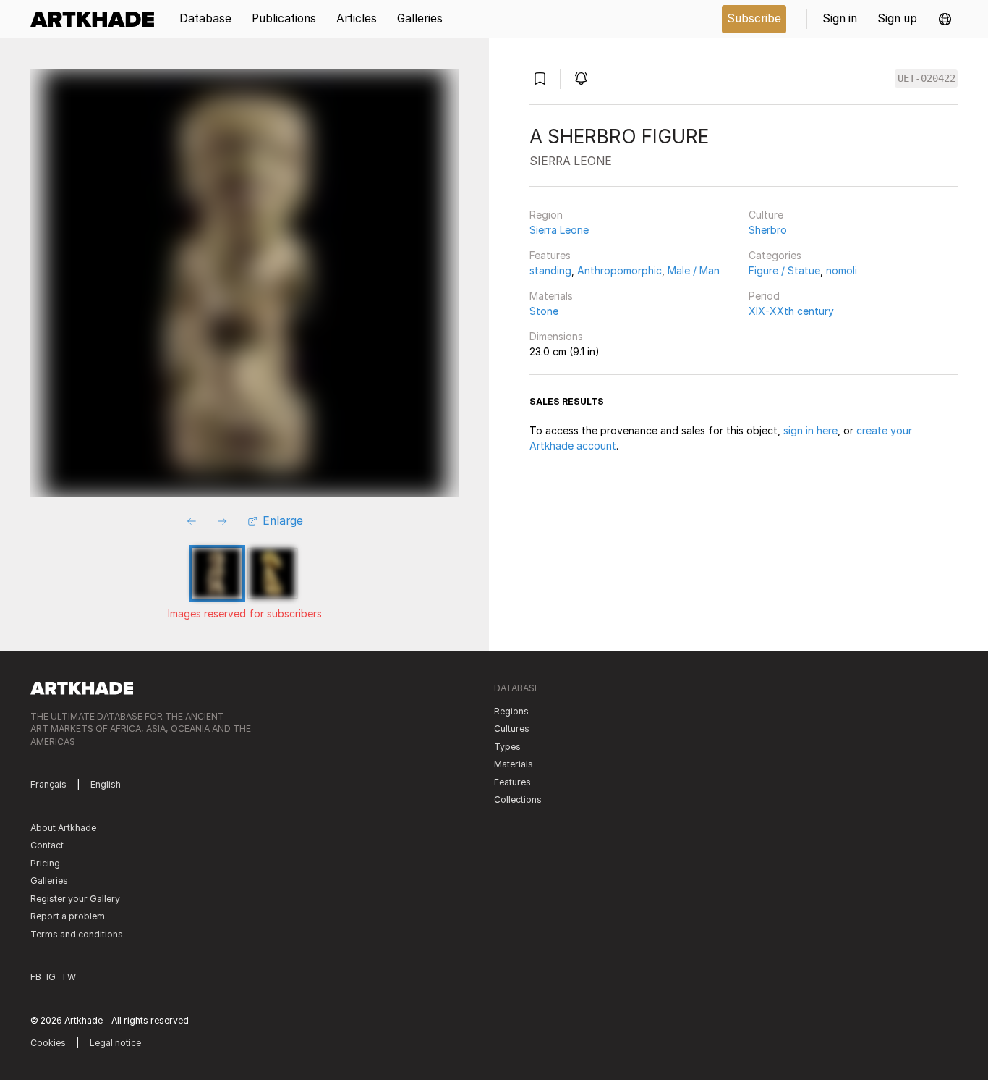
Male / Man (694, 270)
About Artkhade (63, 827)
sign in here (810, 430)
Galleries (49, 880)
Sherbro (768, 230)
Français (48, 784)
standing (550, 270)
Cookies (48, 1042)
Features (550, 255)
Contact (47, 845)
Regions (511, 711)
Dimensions (556, 336)
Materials (551, 296)
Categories (775, 255)
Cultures (511, 728)
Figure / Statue (784, 270)
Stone (543, 311)
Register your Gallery (75, 898)
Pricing (45, 863)
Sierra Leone (559, 230)
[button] (945, 19)
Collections (518, 799)
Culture (766, 214)
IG (51, 976)
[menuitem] (97, 19)
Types (507, 746)
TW (68, 976)
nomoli (841, 270)
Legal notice (115, 1042)
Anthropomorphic (619, 270)
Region (546, 214)
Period (764, 296)
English (105, 784)
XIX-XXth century (791, 311)
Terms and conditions (76, 934)
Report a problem (67, 916)
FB (35, 976)
